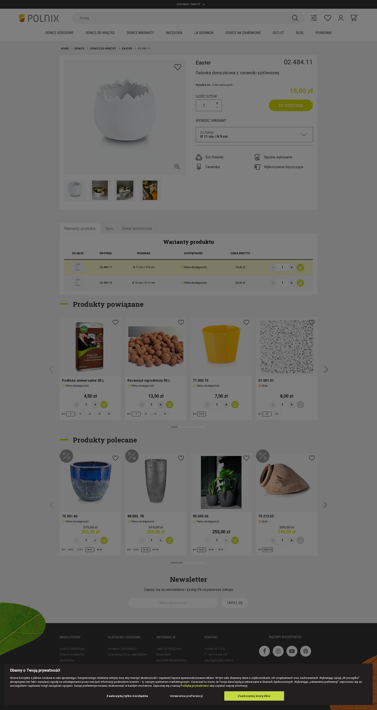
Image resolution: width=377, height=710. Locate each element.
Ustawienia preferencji (186, 696)
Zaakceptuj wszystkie (254, 696)
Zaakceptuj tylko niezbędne (127, 696)
